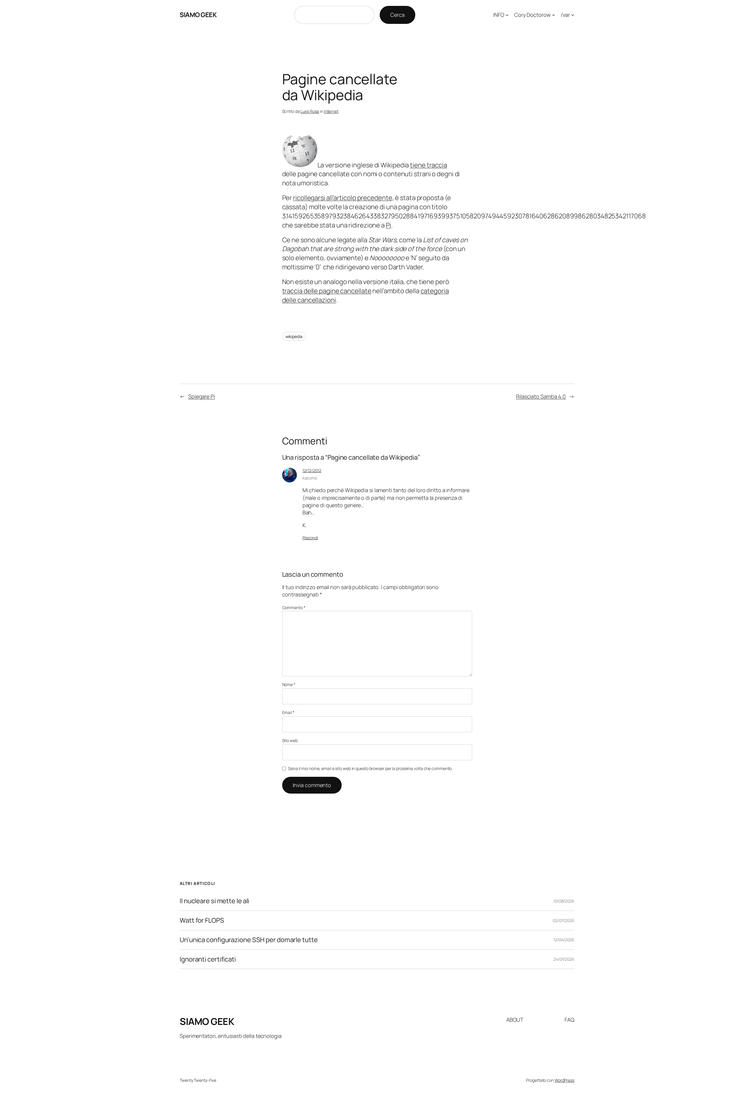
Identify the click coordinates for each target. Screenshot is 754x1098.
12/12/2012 (311, 470)
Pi (388, 225)
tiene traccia (428, 165)
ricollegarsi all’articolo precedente (342, 197)
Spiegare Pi (201, 396)
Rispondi (310, 537)
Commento (293, 607)
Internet (331, 111)
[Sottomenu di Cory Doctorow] (553, 15)
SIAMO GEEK (198, 14)
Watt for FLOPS (202, 920)
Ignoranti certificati (208, 959)
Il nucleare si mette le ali (214, 901)
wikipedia (293, 336)
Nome (288, 684)
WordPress (564, 1080)
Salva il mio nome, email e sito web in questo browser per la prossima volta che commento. (370, 768)
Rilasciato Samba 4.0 (541, 396)
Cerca (397, 14)
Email (288, 712)
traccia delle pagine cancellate (326, 290)
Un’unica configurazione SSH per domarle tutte (249, 940)
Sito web (290, 740)
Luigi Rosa (309, 111)
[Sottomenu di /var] (572, 15)
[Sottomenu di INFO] (507, 15)
